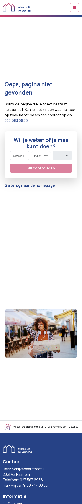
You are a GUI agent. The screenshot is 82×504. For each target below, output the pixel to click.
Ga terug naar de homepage (30, 185)
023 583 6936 (16, 120)
